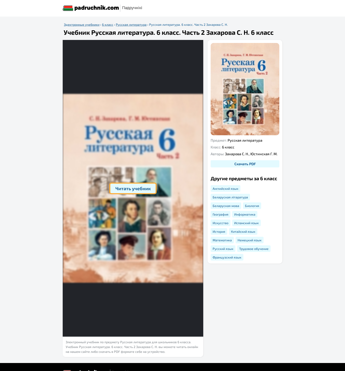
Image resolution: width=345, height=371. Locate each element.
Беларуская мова (226, 206)
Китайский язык (243, 231)
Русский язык (223, 249)
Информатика (244, 214)
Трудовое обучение (254, 249)
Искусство (220, 223)
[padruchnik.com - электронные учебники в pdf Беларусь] (103, 8)
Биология (252, 206)
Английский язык (225, 188)
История (219, 231)
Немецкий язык (250, 240)
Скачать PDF (245, 164)
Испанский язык (246, 223)
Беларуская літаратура (230, 197)
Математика (222, 240)
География (220, 214)
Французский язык (227, 257)
